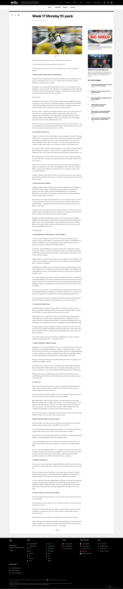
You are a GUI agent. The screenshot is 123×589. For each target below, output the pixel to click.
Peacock (65, 7)
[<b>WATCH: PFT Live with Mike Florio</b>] (100, 61)
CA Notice (57, 579)
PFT (61, 2)
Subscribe (12, 550)
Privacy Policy (43, 579)
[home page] (14, 2)
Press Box (34, 579)
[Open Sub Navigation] (91, 2)
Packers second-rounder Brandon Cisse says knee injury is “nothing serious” (101, 118)
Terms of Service (63, 579)
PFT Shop (72, 7)
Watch (81, 2)
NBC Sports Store (29, 579)
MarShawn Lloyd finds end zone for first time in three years (100, 92)
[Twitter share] (15, 15)
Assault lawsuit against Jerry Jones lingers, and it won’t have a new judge (101, 85)
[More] (104, 2)
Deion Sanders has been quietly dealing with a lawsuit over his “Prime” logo (100, 112)
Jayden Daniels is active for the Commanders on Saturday (98, 105)
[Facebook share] (12, 15)
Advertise (10, 579)
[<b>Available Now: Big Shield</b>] (100, 37)
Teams (49, 7)
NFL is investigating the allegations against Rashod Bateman (101, 98)
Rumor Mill (67, 2)
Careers (14, 579)
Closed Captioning (19, 579)
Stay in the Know (13, 545)
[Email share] (18, 15)
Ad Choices (38, 579)
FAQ (24, 579)
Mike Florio (93, 87)
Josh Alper (93, 107)
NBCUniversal (16, 581)
